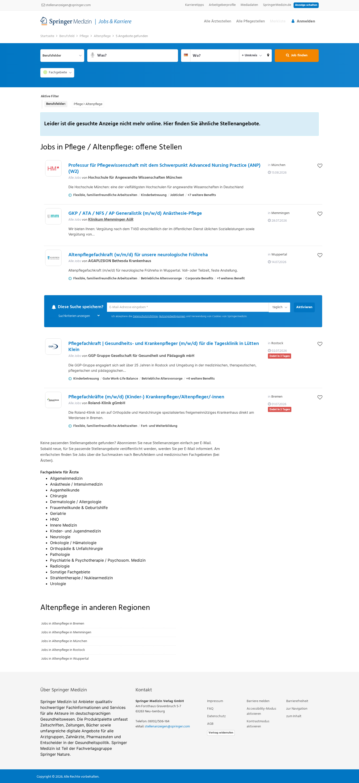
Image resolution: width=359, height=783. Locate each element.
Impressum (215, 701)
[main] (179, 351)
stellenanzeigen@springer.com (68, 5)
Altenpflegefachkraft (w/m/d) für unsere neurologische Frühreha (138, 255)
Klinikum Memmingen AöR (110, 220)
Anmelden (306, 21)
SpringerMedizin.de (277, 5)
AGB (210, 724)
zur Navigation (296, 709)
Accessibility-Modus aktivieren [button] (261, 711)
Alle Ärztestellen (217, 22)
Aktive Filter (50, 96)
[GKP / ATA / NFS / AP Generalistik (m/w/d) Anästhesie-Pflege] (53, 216)
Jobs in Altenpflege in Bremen (62, 624)
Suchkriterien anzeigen (74, 316)
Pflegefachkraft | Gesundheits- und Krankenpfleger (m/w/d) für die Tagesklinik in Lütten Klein (163, 347)
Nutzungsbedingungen (172, 317)
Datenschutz (216, 716)
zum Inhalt (293, 716)
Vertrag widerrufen (221, 733)
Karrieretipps (194, 5)
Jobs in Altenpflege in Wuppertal (65, 659)
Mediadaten (249, 5)
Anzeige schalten (306, 5)
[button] (268, 55)
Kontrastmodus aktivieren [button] (258, 724)
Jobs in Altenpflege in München (64, 641)
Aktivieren (304, 307)
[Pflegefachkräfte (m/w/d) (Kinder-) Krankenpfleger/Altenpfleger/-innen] (53, 400)
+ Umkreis (249, 55)
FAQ (210, 709)
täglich (277, 307)
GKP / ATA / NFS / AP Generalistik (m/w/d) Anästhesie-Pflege (135, 213)
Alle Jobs (74, 178)
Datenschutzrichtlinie (145, 317)
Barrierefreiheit (297, 701)
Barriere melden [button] (258, 701)
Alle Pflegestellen (250, 22)
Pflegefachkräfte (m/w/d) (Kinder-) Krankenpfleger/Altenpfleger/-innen (146, 397)
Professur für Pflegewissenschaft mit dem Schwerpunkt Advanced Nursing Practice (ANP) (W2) (164, 169)
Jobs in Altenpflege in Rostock (63, 650)
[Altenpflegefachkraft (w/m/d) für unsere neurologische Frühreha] (53, 258)
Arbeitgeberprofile (222, 5)
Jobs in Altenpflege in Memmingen (66, 633)
